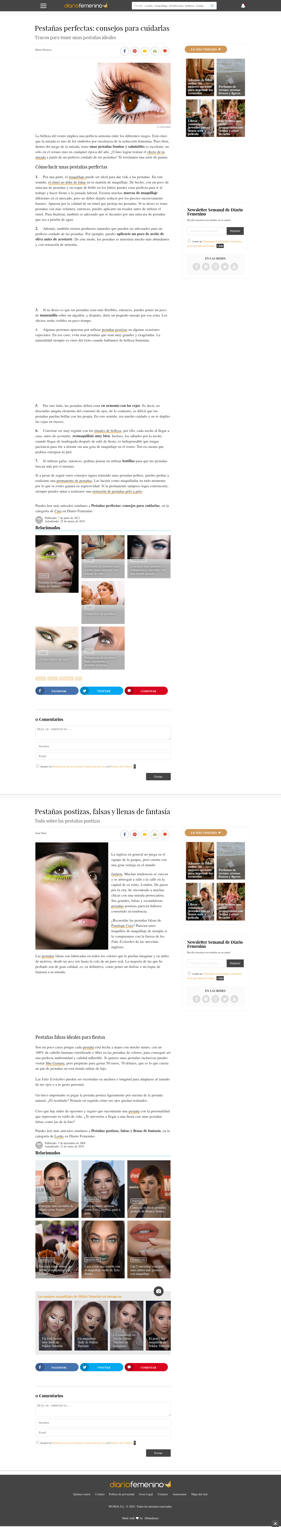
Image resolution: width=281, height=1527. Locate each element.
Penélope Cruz (122, 925)
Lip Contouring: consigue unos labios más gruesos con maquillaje (147, 1270)
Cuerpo (53, 678)
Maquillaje (138, 559)
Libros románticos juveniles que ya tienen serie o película (199, 127)
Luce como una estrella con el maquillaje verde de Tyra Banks (102, 1270)
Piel (79, 678)
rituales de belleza (107, 430)
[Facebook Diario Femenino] (196, 267)
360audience (151, 1518)
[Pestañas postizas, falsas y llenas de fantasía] (57, 591)
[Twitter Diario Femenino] (225, 267)
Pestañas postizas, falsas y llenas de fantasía (55, 584)
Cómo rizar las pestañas (100, 613)
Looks (43, 575)
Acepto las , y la (86, 766)
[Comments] (165, 51)
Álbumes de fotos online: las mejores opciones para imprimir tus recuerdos (200, 86)
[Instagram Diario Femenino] (215, 267)
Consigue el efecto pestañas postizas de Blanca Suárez (148, 1209)
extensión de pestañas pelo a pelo (117, 491)
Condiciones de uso (94, 766)
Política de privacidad (121, 1494)
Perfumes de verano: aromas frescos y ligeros (229, 89)
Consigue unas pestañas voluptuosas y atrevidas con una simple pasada (148, 570)
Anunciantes (179, 1494)
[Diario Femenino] (86, 7)
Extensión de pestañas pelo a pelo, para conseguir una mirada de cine (102, 570)
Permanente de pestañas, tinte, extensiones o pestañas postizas (100, 661)
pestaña (88, 1047)
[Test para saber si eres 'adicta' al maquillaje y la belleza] (57, 1276)
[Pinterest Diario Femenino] (206, 267)
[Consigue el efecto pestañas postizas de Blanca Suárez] (149, 1216)
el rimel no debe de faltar (67, 182)
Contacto (163, 1494)
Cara (58, 510)
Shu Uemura (55, 1062)
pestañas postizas (114, 329)
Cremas (41, 678)
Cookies (100, 1494)
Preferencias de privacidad (67, 766)
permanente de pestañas (74, 480)
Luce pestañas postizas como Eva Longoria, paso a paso (102, 1209)
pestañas (117, 905)
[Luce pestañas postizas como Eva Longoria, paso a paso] (103, 1216)
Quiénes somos (82, 1494)
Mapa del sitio (199, 1494)
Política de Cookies (121, 766)
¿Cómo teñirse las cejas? (54, 659)
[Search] (212, 5)
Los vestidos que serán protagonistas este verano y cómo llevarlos (231, 127)
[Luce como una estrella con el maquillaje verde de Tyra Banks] (103, 1276)
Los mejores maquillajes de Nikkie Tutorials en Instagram (80, 1296)
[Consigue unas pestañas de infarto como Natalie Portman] (57, 1216)
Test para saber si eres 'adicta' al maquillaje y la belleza (54, 1270)
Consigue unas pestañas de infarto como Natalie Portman (55, 1209)
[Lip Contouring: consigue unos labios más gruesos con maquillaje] (149, 1276)
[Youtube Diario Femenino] (234, 267)
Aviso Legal (146, 1494)
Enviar (158, 776)
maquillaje (77, 176)
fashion (116, 873)
